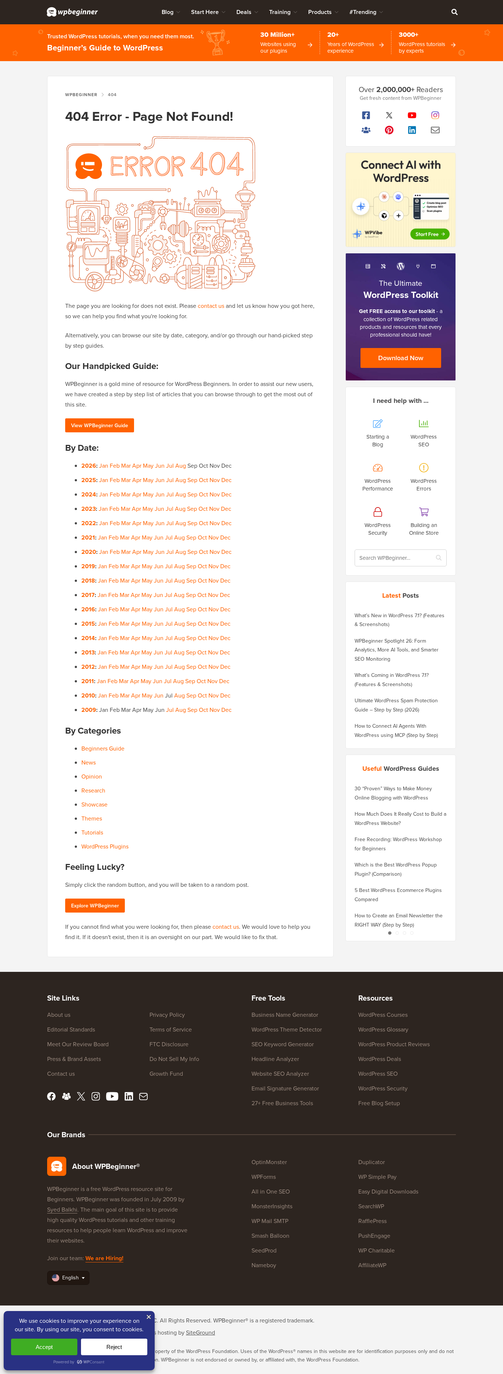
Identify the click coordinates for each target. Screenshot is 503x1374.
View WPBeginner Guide (99, 425)
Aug (180, 465)
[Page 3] (404, 933)
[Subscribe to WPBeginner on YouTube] (412, 115)
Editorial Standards (71, 1029)
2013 (88, 652)
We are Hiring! (104, 1258)
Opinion (91, 776)
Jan (103, 465)
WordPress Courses (383, 1015)
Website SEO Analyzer (280, 1073)
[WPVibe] (400, 199)
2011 (87, 681)
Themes (91, 818)
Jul (170, 465)
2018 (88, 580)
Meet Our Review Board (78, 1044)
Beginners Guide (102, 748)
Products (320, 12)
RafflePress (372, 1221)
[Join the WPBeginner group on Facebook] (366, 130)
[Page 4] (411, 933)
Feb (115, 465)
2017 (88, 595)
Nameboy (264, 1265)
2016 (88, 609)
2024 (88, 494)
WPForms (264, 1177)
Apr (136, 465)
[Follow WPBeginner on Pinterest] (389, 130)
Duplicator (371, 1162)
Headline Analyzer (275, 1059)
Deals (244, 12)
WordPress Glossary (383, 1029)
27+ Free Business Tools (282, 1103)
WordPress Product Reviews (394, 1044)
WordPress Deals (379, 1059)
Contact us (61, 1073)
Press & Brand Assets (74, 1059)
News (88, 762)
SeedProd (264, 1250)
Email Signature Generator (285, 1088)
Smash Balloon (270, 1235)
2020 (88, 552)
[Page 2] (397, 933)
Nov (215, 480)
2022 (88, 523)
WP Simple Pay (377, 1177)
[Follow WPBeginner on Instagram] (435, 115)
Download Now (400, 357)
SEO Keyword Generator (283, 1044)
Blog (167, 12)
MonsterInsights (272, 1206)
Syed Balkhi (62, 1209)
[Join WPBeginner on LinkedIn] (412, 130)
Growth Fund (166, 1073)
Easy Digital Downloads (388, 1191)
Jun (160, 465)
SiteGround (200, 1332)
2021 (88, 537)
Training (280, 12)
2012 (88, 667)
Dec (226, 480)
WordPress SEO (378, 1073)
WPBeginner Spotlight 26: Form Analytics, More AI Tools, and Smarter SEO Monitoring (397, 650)
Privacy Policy (167, 1015)
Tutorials (92, 832)
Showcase (94, 804)
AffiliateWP (372, 1265)
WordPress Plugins (105, 846)
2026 (88, 465)
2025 (88, 480)
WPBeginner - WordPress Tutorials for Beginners (72, 11)
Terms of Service (171, 1029)
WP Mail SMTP (270, 1221)
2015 (88, 623)
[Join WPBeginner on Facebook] (366, 115)
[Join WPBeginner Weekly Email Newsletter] (435, 130)
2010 (88, 695)
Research (93, 790)
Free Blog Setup (379, 1103)
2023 (88, 509)
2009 (88, 710)
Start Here (205, 12)
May (148, 465)
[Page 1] (389, 933)
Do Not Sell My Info (174, 1059)
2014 (88, 638)
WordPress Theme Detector (287, 1029)
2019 (88, 566)
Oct (203, 480)
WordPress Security (383, 1088)
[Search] (454, 11)
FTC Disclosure (169, 1044)
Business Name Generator (285, 1015)
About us (58, 1015)
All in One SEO (271, 1191)
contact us (211, 306)
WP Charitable (376, 1250)
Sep (192, 480)
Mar (126, 465)
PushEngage (374, 1235)
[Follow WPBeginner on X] (389, 115)
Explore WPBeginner (95, 905)
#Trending (362, 12)
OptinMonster (269, 1162)
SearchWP (371, 1206)
